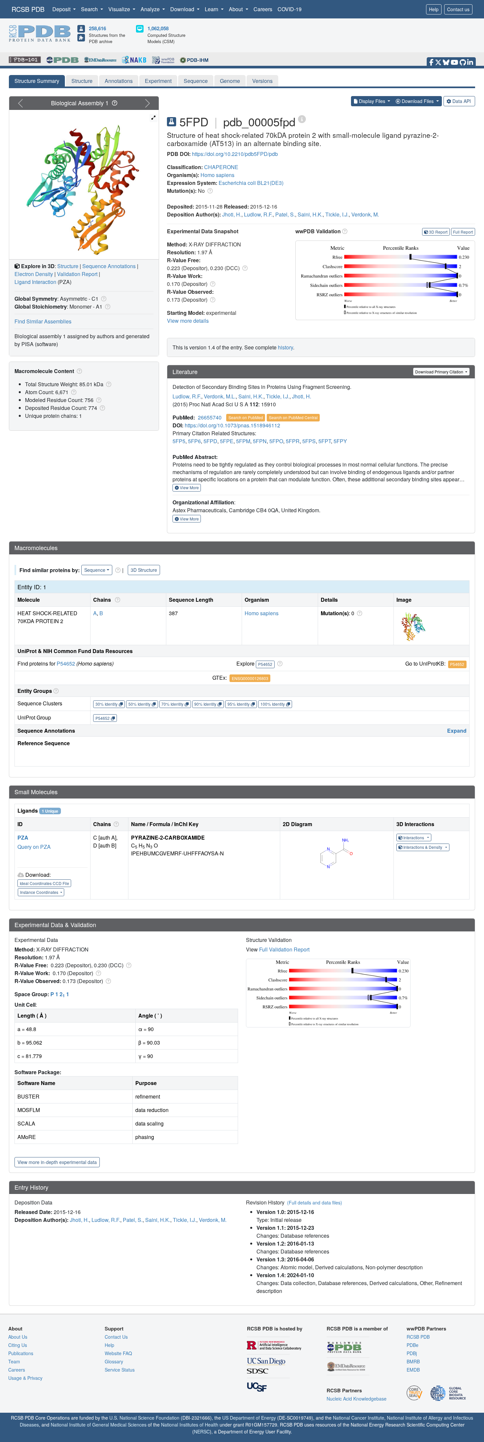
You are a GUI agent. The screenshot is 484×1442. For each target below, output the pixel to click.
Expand (457, 730)
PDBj (412, 1353)
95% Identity (239, 704)
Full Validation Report (284, 949)
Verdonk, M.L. (220, 396)
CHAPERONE (221, 167)
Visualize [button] (119, 9)
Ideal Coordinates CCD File (44, 883)
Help (434, 9)
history (285, 347)
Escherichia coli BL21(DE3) (251, 183)
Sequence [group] (94, 570)
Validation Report (77, 274)
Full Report (463, 232)
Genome (230, 81)
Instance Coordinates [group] (39, 892)
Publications (20, 1353)
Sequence (196, 81)
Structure (82, 81)
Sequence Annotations (109, 266)
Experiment (158, 81)
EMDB (413, 1369)
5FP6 (194, 441)
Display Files (372, 101)
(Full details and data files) (314, 1202)
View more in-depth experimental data (57, 1162)
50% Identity (139, 704)
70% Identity (172, 704)
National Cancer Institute (358, 1417)
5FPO (276, 441)
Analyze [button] (151, 9)
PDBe (412, 1345)
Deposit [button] (62, 9)
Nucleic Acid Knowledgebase (357, 1398)
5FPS (309, 441)
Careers (263, 9)
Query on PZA (34, 846)
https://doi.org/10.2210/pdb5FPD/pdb (235, 154)
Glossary (114, 1361)
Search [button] (90, 9)
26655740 (210, 417)
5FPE (226, 441)
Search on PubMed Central (293, 417)
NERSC (202, 1431)
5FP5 (179, 441)
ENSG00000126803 (250, 678)
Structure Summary (36, 81)
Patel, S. (285, 214)
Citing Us (17, 1345)
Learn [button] (212, 9)
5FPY (340, 441)
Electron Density (33, 274)
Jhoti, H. (231, 214)
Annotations (119, 81)
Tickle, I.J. (337, 214)
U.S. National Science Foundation (144, 1417)
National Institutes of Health (189, 1424)
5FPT (324, 441)
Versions (262, 81)
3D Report (438, 232)
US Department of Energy (249, 1417)
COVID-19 (290, 9)
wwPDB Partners (426, 1328)
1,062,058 (158, 28)
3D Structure (144, 570)
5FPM (243, 441)
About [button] (236, 9)
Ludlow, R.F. (258, 214)
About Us (17, 1336)
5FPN (260, 441)
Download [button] (183, 9)
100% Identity (272, 704)
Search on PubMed (246, 417)
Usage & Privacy (25, 1378)
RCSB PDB (28, 9)
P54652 (66, 663)
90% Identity (205, 704)
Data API (461, 101)
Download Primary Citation (439, 371)
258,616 (97, 28)
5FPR (293, 441)
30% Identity (106, 704)
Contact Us (116, 1336)
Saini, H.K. (310, 214)
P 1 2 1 (59, 994)
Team (14, 1361)
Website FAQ (118, 1353)
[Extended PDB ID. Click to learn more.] (302, 118)
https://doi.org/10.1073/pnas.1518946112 (232, 425)
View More (189, 487)
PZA (22, 837)
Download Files (417, 101)
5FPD (210, 441)
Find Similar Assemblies (42, 321)
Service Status (120, 1369)
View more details (188, 320)
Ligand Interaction (35, 282)
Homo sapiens (217, 175)
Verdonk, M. (365, 214)
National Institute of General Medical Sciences (99, 1424)
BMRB (413, 1361)
